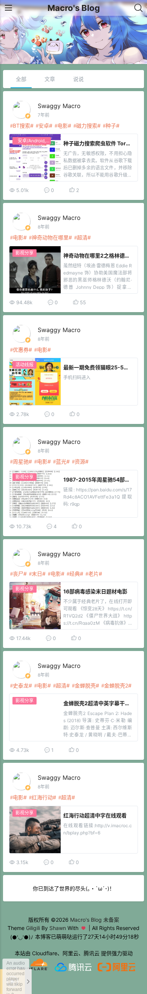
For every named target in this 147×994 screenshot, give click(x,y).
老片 (93, 573)
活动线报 (24, 364)
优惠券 (21, 349)
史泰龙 (21, 685)
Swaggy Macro (59, 106)
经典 (74, 573)
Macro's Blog (73, 8)
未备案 (111, 919)
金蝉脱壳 (85, 685)
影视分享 (24, 253)
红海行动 (42, 797)
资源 (80, 461)
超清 (82, 237)
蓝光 (61, 461)
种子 (111, 125)
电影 (62, 125)
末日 (37, 573)
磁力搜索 (86, 125)
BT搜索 (21, 125)
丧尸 (18, 573)
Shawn (57, 928)
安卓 (43, 125)
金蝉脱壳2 (116, 685)
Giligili (33, 928)
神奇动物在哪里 (50, 237)
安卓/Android (31, 140)
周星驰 (21, 461)
